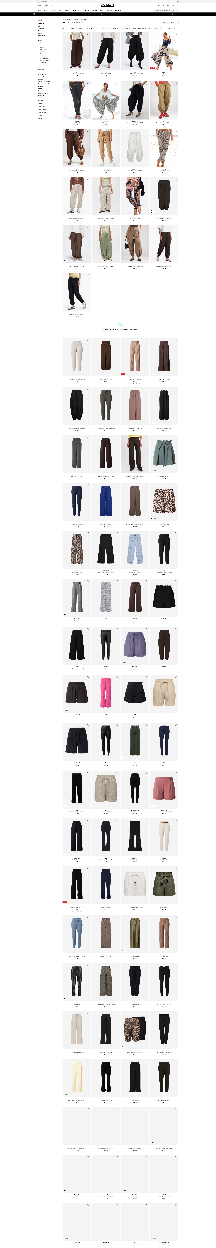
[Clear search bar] (177, 10)
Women (40, 5)
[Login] (163, 5)
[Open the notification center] (168, 5)
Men (46, 5)
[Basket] (178, 5)
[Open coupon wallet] (159, 5)
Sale (72, 28)
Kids (52, 5)
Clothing (70, 19)
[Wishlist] (173, 5)
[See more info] (76, 78)
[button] (163, 22)
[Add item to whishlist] (88, 35)
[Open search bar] (155, 10)
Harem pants (83, 19)
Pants (76, 19)
